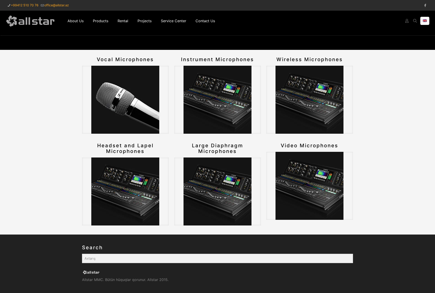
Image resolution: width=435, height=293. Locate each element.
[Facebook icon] (425, 5)
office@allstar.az (56, 5)
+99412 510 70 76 (25, 5)
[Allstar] (30, 21)
